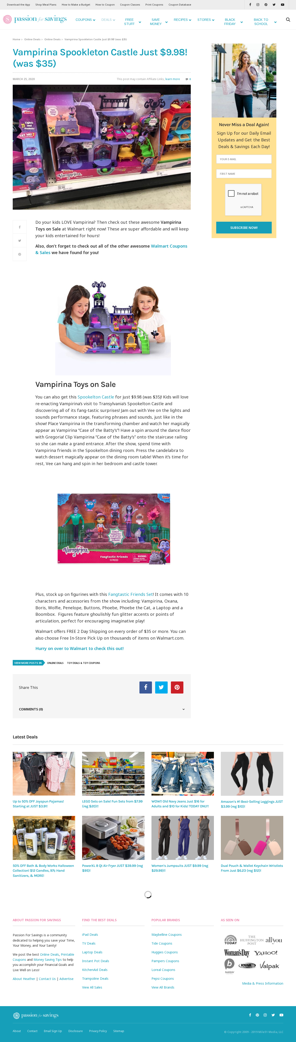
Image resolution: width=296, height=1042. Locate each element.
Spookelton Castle (96, 397)
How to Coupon (105, 4)
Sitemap (118, 1031)
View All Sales (92, 987)
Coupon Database (180, 4)
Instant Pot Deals (95, 961)
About (17, 1031)
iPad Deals (90, 934)
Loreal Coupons (163, 969)
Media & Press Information (262, 983)
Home (16, 39)
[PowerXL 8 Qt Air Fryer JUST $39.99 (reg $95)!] (113, 838)
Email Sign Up (53, 1031)
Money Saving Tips (48, 959)
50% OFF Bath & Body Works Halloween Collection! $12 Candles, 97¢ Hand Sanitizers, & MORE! (43, 871)
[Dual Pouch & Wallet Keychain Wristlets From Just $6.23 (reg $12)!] (252, 838)
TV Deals (89, 943)
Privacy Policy (98, 1031)
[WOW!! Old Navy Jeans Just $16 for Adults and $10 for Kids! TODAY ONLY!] (182, 774)
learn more (172, 79)
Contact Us (47, 979)
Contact (32, 1031)
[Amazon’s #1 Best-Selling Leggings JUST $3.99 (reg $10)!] (252, 774)
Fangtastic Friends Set (130, 594)
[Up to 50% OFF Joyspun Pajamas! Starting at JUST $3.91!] (44, 774)
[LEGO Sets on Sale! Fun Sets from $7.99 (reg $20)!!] (113, 774)
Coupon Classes (130, 4)
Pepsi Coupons (162, 978)
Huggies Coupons (164, 952)
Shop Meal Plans (45, 4)
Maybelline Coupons (166, 934)
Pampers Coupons (165, 961)
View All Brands (162, 987)
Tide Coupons (161, 943)
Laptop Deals (92, 952)
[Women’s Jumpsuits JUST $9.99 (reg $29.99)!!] (182, 838)
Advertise (66, 979)
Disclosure (75, 1031)
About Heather (24, 979)
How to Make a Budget (76, 4)
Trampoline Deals (95, 978)
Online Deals (32, 39)
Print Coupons (154, 4)
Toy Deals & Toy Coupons (83, 663)
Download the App (18, 4)
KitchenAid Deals (95, 969)
